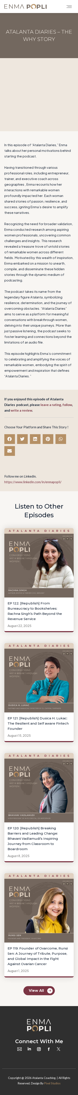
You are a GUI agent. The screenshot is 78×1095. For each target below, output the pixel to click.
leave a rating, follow (56, 405)
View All (36, 991)
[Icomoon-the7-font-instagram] (39, 1049)
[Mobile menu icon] (69, 6)
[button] (9, 439)
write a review (21, 410)
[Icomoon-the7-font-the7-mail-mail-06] (19, 1049)
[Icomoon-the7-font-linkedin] (29, 1049)
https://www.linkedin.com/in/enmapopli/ (33, 482)
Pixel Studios (52, 1083)
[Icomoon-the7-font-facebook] (48, 1049)
